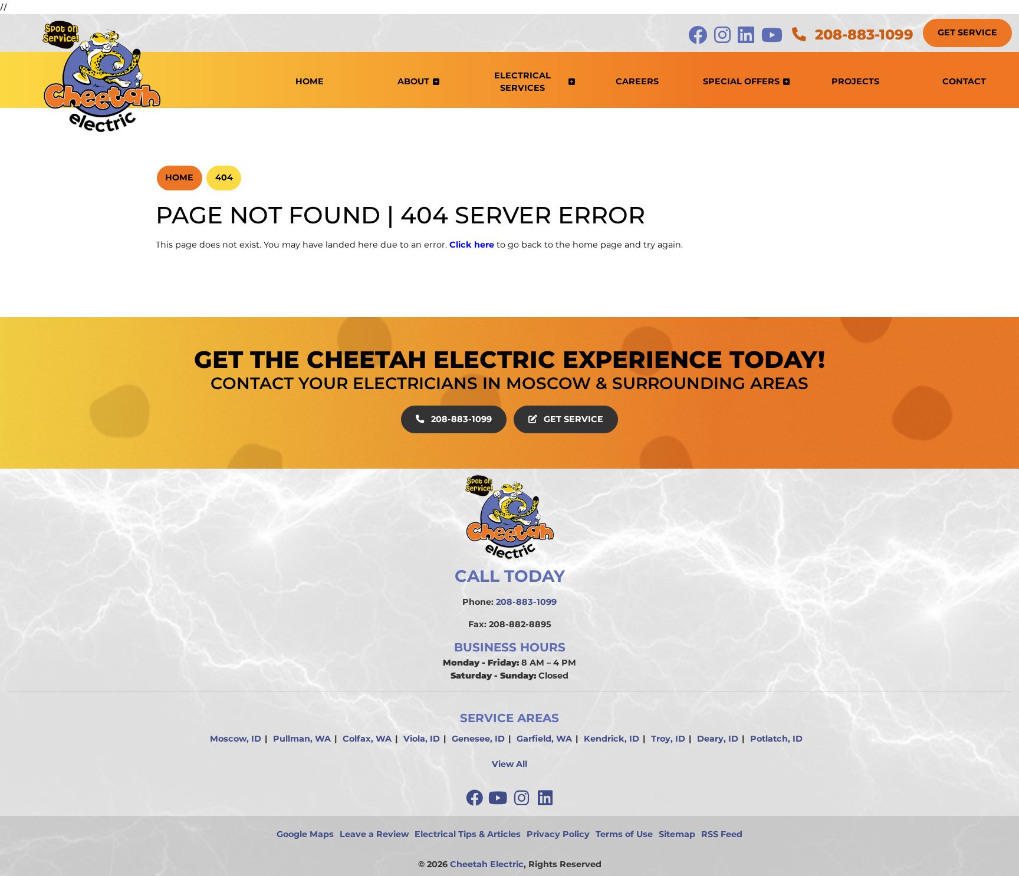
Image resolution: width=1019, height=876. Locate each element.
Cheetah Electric (487, 864)
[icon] (698, 38)
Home (179, 177)
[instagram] (522, 797)
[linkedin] (544, 797)
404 (224, 177)
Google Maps (305, 834)
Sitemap (677, 834)
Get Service (967, 32)
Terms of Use (624, 834)
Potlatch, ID (776, 738)
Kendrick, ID (611, 738)
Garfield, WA (544, 738)
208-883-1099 (862, 34)
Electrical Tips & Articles (468, 834)
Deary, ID (717, 738)
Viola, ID (421, 738)
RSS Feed (721, 834)
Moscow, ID (235, 738)
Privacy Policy (558, 834)
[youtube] (499, 797)
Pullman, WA (302, 738)
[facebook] (475, 797)
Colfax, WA (367, 738)
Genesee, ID (478, 738)
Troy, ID (668, 738)
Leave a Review (374, 834)
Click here (471, 244)
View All (509, 764)
